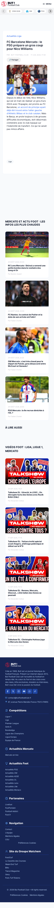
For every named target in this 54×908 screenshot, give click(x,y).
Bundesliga (10, 730)
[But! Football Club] (10, 4)
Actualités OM (11, 773)
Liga (10, 161)
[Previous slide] (3, 11)
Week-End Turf (11, 864)
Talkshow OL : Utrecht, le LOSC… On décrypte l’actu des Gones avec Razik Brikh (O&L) (26, 494)
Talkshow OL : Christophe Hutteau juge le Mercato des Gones (26, 640)
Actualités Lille (11, 786)
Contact (8, 829)
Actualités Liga (14, 36)
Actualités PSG (11, 769)
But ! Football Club (19, 55)
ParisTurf (9, 857)
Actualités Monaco (13, 790)
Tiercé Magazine (12, 871)
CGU (7, 839)
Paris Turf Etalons (12, 878)
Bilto (7, 868)
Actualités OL (11, 780)
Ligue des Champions (14, 733)
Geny (7, 874)
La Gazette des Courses (15, 861)
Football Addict (11, 811)
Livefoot (8, 804)
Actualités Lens (11, 783)
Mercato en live (11, 755)
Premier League (12, 723)
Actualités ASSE (12, 776)
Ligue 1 (8, 716)
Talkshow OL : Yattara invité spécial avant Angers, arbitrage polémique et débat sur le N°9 (26, 543)
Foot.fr (8, 815)
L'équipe (8, 833)
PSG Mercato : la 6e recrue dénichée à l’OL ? (26, 411)
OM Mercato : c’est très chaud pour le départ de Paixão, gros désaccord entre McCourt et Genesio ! (27, 363)
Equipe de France (12, 740)
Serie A (8, 727)
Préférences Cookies (27, 843)
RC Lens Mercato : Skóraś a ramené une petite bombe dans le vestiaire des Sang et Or (26, 268)
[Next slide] (50, 11)
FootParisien (10, 808)
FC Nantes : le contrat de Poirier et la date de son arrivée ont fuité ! (25, 315)
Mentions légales (12, 836)
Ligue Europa (11, 737)
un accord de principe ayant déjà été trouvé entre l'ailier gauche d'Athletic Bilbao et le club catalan (26, 110)
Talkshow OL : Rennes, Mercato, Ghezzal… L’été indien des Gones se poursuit (24, 592)
